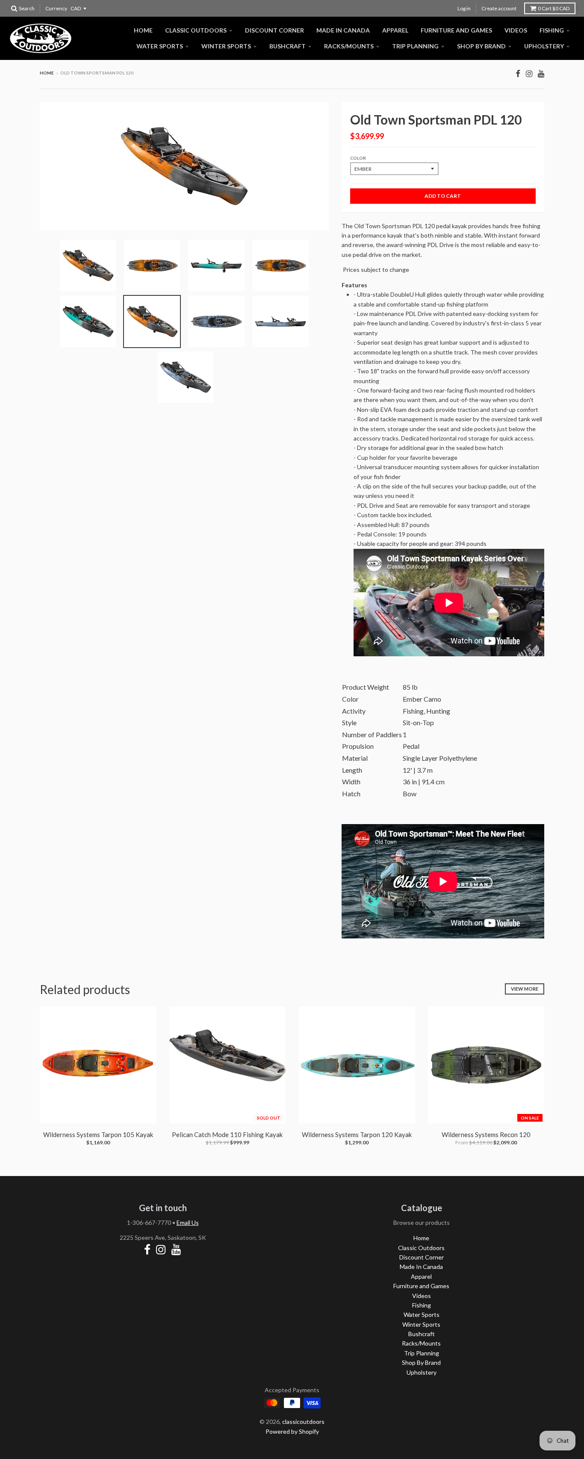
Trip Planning (415, 46)
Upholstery (544, 46)
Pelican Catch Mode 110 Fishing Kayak (227, 1134)
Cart (553, 8)
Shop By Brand (481, 46)
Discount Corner (274, 30)
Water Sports (159, 46)
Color (358, 158)
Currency (56, 8)
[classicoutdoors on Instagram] (529, 73)
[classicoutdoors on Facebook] (518, 73)
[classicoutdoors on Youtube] (541, 73)
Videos (515, 30)
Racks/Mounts (349, 46)
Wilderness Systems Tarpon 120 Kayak (357, 1134)
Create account (498, 8)
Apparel (395, 30)
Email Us (188, 1222)
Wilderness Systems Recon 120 (486, 1134)
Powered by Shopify (292, 1431)
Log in (464, 8)
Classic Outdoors (196, 30)
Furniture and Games (456, 30)
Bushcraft (287, 46)
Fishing (552, 30)
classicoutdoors (303, 1421)
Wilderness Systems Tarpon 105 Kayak (98, 1134)
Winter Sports (226, 46)
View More (524, 989)
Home (143, 30)
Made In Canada (343, 30)
